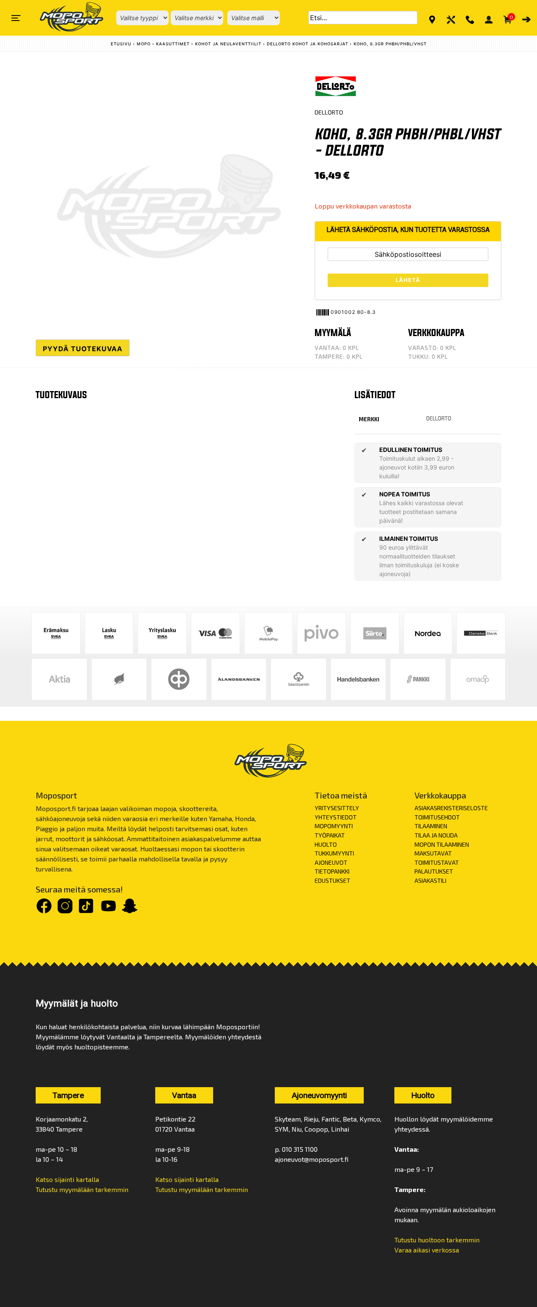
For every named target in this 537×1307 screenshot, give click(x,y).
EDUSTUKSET (332, 880)
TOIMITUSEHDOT (437, 817)
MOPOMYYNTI (334, 826)
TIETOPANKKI (332, 871)
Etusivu (121, 44)
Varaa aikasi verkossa (426, 1250)
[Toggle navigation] (16, 18)
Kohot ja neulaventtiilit (228, 44)
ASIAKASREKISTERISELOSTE (451, 807)
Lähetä (408, 280)
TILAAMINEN (430, 826)
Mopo (144, 44)
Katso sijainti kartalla (67, 1179)
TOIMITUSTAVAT (436, 862)
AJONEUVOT (331, 862)
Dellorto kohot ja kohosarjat (307, 44)
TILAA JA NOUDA (436, 835)
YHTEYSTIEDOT (336, 817)
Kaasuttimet (173, 44)
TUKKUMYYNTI (334, 853)
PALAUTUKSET (433, 871)
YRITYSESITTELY (337, 807)
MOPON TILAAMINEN (441, 844)
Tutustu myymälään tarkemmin (82, 1189)
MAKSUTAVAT (433, 853)
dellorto (438, 418)
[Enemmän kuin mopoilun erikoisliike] (64, 18)
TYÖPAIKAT (330, 835)
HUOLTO (326, 844)
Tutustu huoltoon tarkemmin (437, 1240)
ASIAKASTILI (430, 880)
